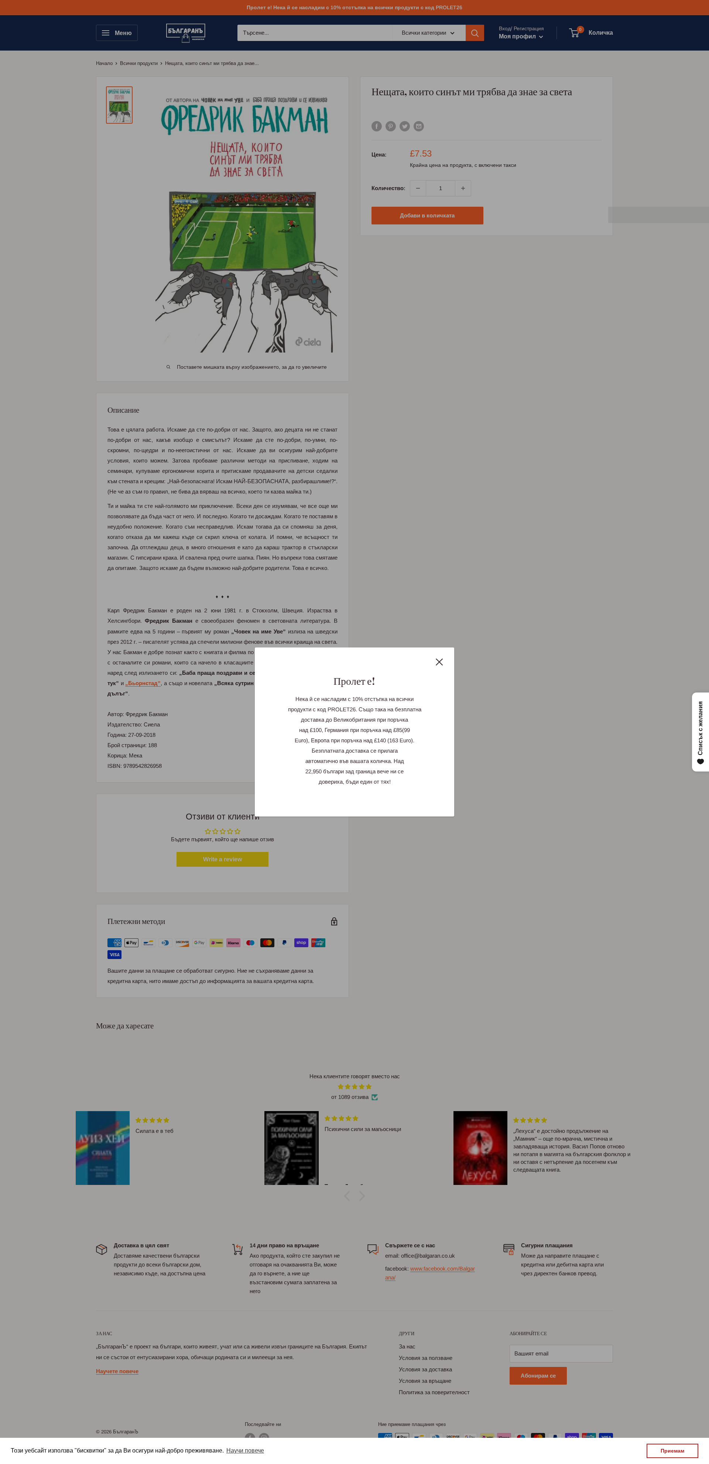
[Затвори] (439, 661)
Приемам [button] (672, 1451)
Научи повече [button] (245, 1450)
